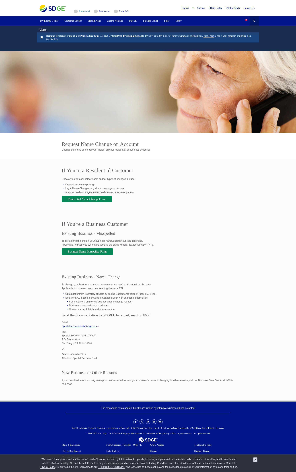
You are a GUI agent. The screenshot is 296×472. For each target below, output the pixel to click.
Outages (201, 8)
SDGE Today (215, 8)
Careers (153, 451)
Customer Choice (201, 451)
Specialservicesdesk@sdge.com (79, 326)
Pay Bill (133, 20)
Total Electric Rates (202, 445)
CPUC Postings (157, 445)
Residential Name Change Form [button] (87, 199)
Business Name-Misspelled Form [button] (87, 251)
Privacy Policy (47, 467)
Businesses (104, 11)
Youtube (160, 421)
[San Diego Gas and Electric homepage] (52, 11)
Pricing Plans (94, 20)
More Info (124, 11)
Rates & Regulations (71, 445)
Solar (166, 20)
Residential (84, 11)
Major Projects (112, 451)
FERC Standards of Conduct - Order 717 (124, 445)
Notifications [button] (243, 18)
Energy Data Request (71, 451)
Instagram (154, 421)
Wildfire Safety (233, 8)
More (145, 37)
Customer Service (73, 20)
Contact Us (249, 8)
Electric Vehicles (115, 20)
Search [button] (254, 20)
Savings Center (150, 20)
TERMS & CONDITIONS (111, 467)
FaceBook (135, 421)
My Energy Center (49, 20)
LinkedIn (148, 421)
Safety (178, 20)
